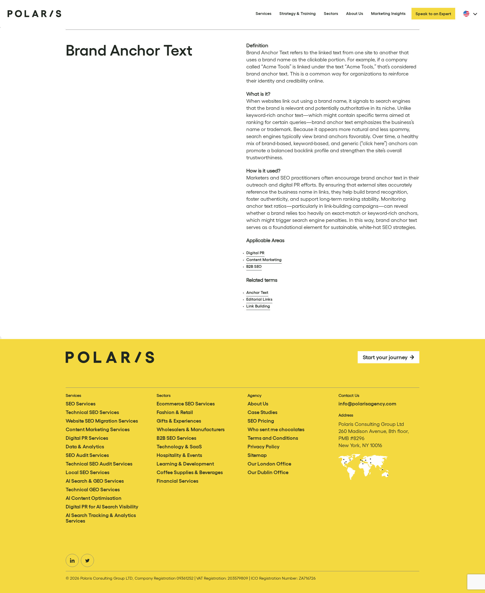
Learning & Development (185, 464)
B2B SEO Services (176, 438)
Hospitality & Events (179, 455)
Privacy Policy (264, 446)
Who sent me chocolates (276, 429)
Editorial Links (259, 299)
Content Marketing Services (98, 429)
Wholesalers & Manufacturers (191, 429)
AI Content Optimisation (94, 498)
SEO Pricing (261, 421)
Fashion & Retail (175, 412)
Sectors (331, 13)
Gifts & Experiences (179, 421)
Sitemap (257, 455)
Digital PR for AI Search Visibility (102, 506)
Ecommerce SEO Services (186, 403)
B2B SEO (254, 266)
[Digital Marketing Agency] (34, 13)
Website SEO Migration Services (102, 421)
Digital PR (255, 252)
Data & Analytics (85, 446)
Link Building (258, 306)
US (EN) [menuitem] (474, 15)
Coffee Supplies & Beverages (190, 472)
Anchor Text (257, 292)
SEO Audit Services (87, 455)
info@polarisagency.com (367, 403)
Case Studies (262, 412)
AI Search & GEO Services (95, 481)
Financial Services (177, 481)
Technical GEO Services (93, 489)
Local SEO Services (87, 472)
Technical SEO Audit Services (99, 464)
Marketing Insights (388, 13)
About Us (354, 13)
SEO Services (80, 403)
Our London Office (269, 464)
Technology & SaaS (179, 446)
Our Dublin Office (268, 472)
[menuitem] (469, 13)
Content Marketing (264, 259)
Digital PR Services (87, 438)
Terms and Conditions (273, 438)
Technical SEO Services (92, 412)
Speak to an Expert (433, 13)
